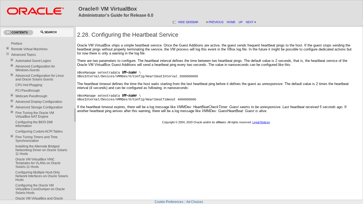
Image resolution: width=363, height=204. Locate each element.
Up (241, 22)
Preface (16, 43)
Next (251, 22)
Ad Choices (194, 202)
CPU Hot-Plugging (28, 85)
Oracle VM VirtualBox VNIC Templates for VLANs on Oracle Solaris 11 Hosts (38, 163)
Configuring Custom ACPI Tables (39, 131)
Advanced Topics (23, 55)
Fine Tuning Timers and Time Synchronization (36, 139)
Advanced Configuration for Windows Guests (35, 68)
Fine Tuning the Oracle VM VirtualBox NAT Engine (34, 114)
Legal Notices (261, 122)
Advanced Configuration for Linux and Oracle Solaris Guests (39, 77)
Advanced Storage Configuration (39, 107)
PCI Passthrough (27, 90)
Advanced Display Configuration (38, 102)
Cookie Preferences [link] (169, 202)
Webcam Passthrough (31, 96)
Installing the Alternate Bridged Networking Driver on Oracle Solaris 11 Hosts (41, 150)
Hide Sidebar (188, 22)
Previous (216, 22)
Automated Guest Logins (33, 61)
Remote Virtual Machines (29, 49)
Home (231, 22)
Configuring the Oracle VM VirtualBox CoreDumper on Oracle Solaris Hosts (40, 189)
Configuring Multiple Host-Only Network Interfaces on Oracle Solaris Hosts (41, 176)
